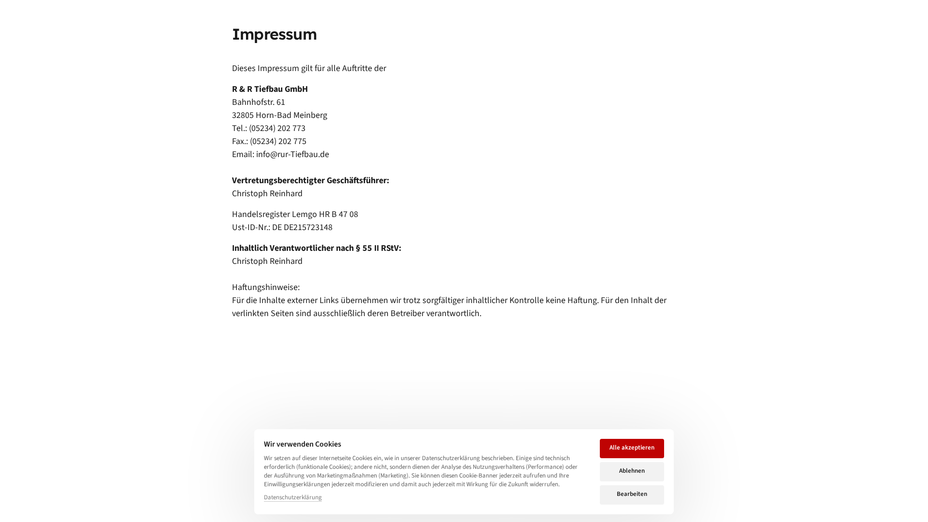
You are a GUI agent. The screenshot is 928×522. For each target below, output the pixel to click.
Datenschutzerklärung (293, 498)
